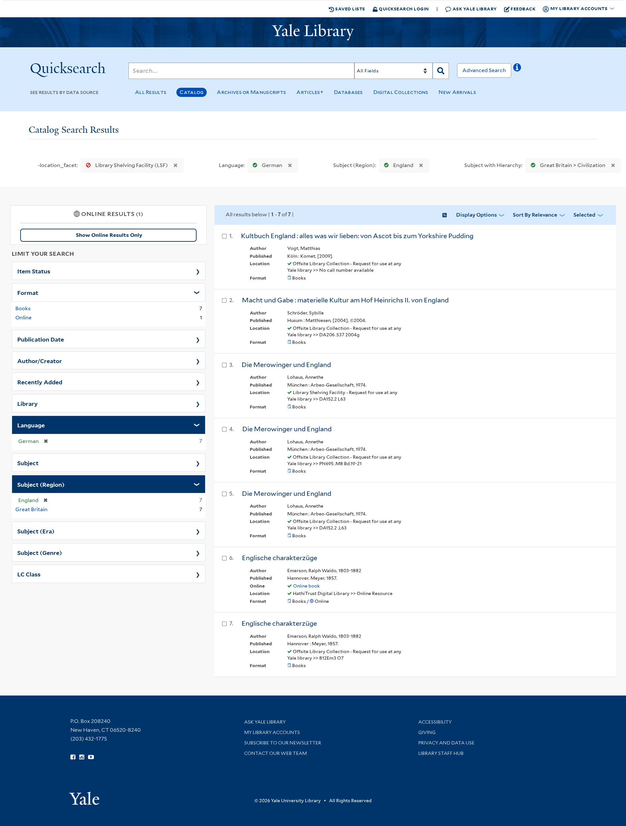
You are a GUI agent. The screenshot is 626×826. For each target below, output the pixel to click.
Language (31, 425)
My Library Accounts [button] (579, 8)
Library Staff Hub (441, 753)
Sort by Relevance (535, 215)
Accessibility (435, 722)
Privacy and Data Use (446, 742)
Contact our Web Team (275, 753)
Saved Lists (349, 9)
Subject (27, 463)
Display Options (476, 215)
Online (23, 317)
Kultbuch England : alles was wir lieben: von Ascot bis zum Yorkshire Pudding (357, 236)
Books (23, 308)
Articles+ (309, 92)
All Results (150, 92)
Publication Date (40, 339)
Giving (427, 732)
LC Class (28, 574)
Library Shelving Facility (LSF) (131, 165)
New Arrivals (457, 92)
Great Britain (31, 509)
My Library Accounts (272, 732)
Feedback (523, 9)
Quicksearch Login (403, 9)
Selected (584, 215)
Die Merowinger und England (286, 365)
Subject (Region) (41, 484)
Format (27, 292)
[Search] (441, 71)
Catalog (191, 92)
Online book (306, 586)
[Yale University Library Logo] (313, 32)
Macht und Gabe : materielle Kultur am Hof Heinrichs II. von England (345, 300)
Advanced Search (484, 70)
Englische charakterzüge (279, 558)
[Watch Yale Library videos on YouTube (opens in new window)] (91, 757)
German (272, 165)
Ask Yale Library (474, 9)
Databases (348, 92)
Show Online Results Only (109, 235)
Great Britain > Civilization (572, 165)
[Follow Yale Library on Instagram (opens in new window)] (81, 757)
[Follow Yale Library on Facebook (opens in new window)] (72, 757)
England (403, 165)
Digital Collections (400, 92)
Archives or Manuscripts (251, 92)
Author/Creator (39, 360)
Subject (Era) (35, 531)
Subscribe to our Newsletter (282, 742)
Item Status (33, 271)
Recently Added (39, 382)
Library (27, 403)
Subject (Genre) (39, 552)
